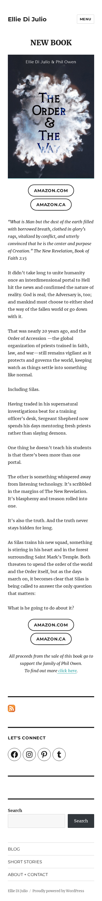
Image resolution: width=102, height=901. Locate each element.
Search (15, 810)
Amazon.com (51, 190)
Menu (85, 19)
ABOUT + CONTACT (28, 874)
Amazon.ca (51, 204)
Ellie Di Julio (27, 19)
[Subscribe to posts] (11, 708)
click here (67, 670)
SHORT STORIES (25, 861)
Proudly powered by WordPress (58, 891)
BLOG (14, 849)
